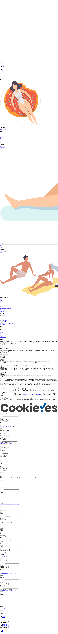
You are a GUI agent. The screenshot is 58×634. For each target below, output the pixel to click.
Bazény (3, 66)
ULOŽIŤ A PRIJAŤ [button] (3, 400)
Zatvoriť (2, 480)
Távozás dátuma (2, 533)
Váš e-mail (1, 465)
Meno (1, 463)
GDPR (1, 336)
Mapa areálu (2, 139)
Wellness (3, 67)
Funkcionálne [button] (2, 373)
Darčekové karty (2, 311)
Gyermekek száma (2, 519)
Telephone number (3, 418)
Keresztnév (2, 511)
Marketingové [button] (2, 395)
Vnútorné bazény (2, 146)
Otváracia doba (2, 331)
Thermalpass (2, 319)
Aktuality (3, 68)
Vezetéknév (2, 512)
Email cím (1, 513)
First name (1, 415)
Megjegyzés (2, 520)
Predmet (1, 492)
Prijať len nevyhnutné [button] (8, 343)
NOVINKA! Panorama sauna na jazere (5, 246)
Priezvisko (1, 464)
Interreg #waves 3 (2, 324)
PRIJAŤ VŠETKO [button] (3, 343)
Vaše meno (2, 487)
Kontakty (1, 332)
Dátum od (1, 467)
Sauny (1, 245)
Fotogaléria (1, 137)
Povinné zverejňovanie (3, 337)
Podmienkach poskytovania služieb (25, 394)
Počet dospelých (2, 585)
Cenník (1, 62)
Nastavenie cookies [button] (14, 343)
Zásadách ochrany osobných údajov (36, 394)
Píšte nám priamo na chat (6, 625)
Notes (1, 424)
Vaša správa (2, 501)
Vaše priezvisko (2, 579)
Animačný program (3, 321)
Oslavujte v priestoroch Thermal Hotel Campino (6, 323)
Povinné (2, 359)
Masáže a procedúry (3, 251)
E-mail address (2, 433)
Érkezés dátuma (2, 532)
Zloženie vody (2, 148)
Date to (1, 420)
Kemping (1, 301)
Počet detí (1, 470)
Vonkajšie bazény (2, 147)
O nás (3, 65)
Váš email (1, 580)
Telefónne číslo (2, 466)
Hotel (1, 299)
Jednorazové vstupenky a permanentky (5, 308)
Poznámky (1, 472)
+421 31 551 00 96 (5, 624)
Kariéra (1, 333)
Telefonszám (2, 548)
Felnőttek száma (2, 518)
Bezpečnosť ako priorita (3, 129)
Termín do (1, 567)
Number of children (3, 422)
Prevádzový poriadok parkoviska (4, 335)
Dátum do (1, 468)
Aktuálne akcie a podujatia (3, 320)
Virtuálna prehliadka (3, 138)
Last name (1, 432)
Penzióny (1, 300)
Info (2, 70)
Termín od (1, 566)
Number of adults (2, 438)
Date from (1, 419)
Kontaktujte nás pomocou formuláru (7, 626)
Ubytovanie (1, 309)
